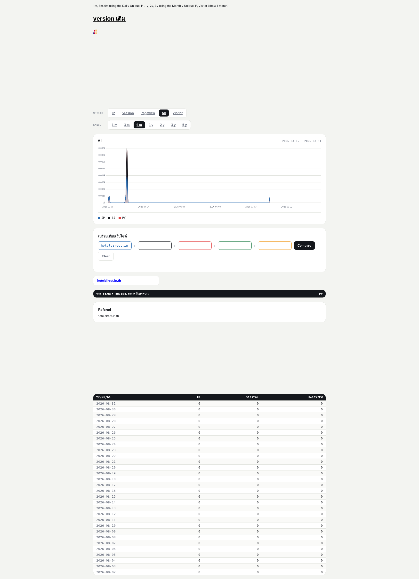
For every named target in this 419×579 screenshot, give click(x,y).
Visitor (178, 113)
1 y (151, 125)
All (164, 113)
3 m (127, 125)
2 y (162, 125)
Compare (304, 245)
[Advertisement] (209, 70)
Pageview (148, 113)
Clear (106, 256)
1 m (114, 125)
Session (128, 113)
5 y (184, 125)
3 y (173, 125)
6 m (139, 125)
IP (113, 113)
